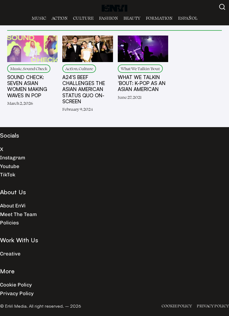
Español (187, 18)
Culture (83, 18)
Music (39, 18)
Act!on (60, 18)
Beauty (131, 18)
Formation (159, 18)
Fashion (108, 18)
